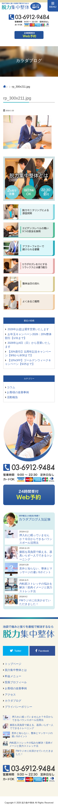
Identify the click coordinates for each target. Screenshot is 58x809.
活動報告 (12, 397)
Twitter (17, 650)
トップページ (13, 663)
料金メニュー (13, 676)
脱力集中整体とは (16, 670)
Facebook (44, 650)
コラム (11, 387)
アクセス (10, 694)
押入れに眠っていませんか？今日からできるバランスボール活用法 (35, 539)
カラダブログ (13, 700)
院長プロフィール (16, 682)
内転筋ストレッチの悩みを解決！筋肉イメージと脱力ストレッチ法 (35, 587)
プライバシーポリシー (18, 706)
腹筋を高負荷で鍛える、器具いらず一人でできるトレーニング (35, 555)
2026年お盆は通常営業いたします (28, 329)
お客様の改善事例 (18, 392)
